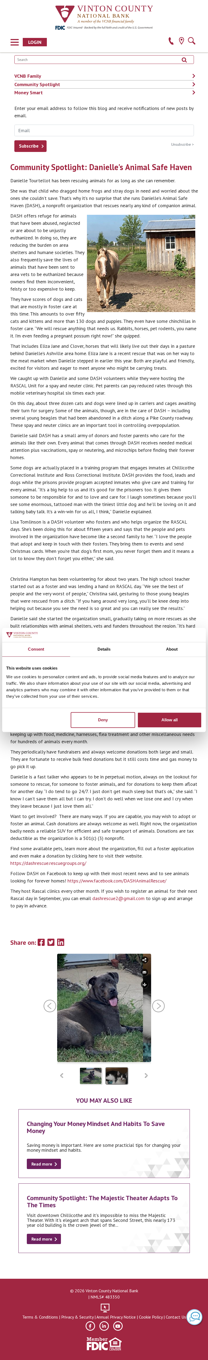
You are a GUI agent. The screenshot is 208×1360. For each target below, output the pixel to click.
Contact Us (176, 1317)
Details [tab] (104, 649)
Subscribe (28, 146)
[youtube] (118, 1326)
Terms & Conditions (40, 1317)
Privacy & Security (77, 1317)
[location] (181, 42)
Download (144, 984)
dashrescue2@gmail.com (118, 898)
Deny (103, 720)
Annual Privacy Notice (116, 1317)
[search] (191, 42)
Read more (41, 1164)
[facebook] (90, 1326)
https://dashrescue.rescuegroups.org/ (48, 863)
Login (34, 42)
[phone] (171, 42)
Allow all (169, 720)
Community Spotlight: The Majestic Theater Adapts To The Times (102, 1201)
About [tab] (172, 649)
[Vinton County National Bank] (104, 14)
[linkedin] (104, 1326)
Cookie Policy (150, 1317)
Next (146, 1075)
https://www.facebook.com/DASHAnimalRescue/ (116, 881)
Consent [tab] (36, 649)
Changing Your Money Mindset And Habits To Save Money (96, 1127)
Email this (144, 972)
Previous (62, 1075)
